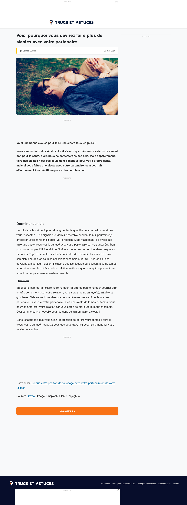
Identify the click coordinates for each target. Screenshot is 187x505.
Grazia (31, 396)
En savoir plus (67, 410)
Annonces (105, 483)
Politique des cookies (147, 483)
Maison (176, 483)
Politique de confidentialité (123, 483)
